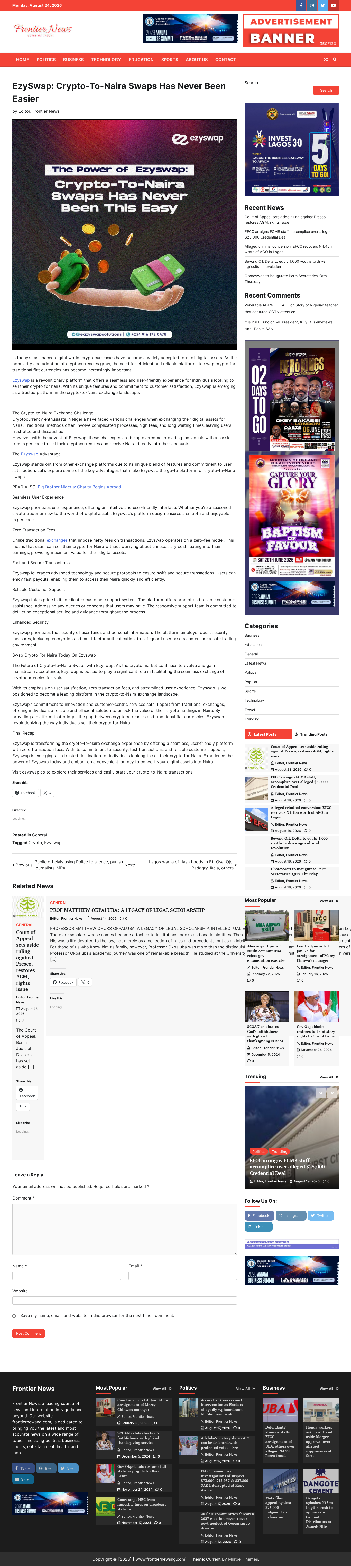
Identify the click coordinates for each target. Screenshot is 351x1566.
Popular (251, 682)
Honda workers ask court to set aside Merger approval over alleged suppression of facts (319, 1441)
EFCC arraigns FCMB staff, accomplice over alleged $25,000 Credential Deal (299, 782)
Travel (250, 710)
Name (19, 1265)
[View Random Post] (326, 59)
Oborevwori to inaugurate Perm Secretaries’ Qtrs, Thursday (299, 871)
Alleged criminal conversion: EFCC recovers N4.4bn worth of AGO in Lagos (301, 812)
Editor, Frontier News (39, 111)
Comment (23, 1198)
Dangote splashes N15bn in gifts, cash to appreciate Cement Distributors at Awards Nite (319, 1512)
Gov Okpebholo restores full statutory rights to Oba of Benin (316, 1031)
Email (135, 1265)
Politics (46, 59)
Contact (225, 59)
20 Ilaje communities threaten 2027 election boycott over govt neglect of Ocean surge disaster (227, 1521)
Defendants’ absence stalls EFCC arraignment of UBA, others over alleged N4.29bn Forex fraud (280, 1441)
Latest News (255, 663)
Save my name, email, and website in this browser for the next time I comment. (97, 1315)
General (39, 834)
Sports (169, 59)
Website (20, 1290)
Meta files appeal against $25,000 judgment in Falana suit (278, 1507)
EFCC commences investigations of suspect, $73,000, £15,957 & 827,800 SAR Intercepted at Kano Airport (224, 1480)
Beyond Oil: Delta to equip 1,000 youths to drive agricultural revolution (299, 843)
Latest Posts (265, 734)
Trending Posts (314, 734)
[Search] (335, 59)
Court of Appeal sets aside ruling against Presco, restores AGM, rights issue (27, 961)
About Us (197, 59)
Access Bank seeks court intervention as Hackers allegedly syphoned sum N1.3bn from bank (222, 1407)
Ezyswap (21, 380)
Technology (106, 59)
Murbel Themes (243, 1559)
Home (22, 59)
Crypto (35, 842)
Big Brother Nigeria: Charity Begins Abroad (79, 486)
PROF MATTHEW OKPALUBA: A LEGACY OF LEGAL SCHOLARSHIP (127, 910)
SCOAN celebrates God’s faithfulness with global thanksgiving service (265, 1033)
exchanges (57, 540)
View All (326, 901)
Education (141, 59)
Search (251, 82)
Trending (252, 719)
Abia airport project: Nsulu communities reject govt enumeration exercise (266, 953)
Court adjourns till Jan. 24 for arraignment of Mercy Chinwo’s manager (316, 953)
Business (73, 59)
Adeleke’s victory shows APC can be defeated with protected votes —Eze (225, 1442)
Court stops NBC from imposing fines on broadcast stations (141, 1504)
